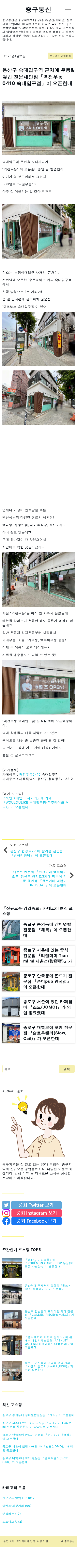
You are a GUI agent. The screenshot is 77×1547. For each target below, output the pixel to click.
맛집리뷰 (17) (11, 1513)
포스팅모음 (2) (12, 1521)
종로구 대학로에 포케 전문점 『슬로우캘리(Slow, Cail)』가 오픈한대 (35, 1460)
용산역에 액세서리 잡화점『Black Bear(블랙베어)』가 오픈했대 (47, 1287)
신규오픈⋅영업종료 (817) (19, 1498)
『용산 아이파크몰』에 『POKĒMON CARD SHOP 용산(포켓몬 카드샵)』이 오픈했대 (49, 1263)
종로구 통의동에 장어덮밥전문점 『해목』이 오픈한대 (38, 1415)
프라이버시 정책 (25, 1541)
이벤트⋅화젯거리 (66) (16, 1505)
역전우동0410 (30, 774)
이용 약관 (42, 1541)
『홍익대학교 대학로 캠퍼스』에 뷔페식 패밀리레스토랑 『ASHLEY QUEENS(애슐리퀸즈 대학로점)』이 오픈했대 (49, 1342)
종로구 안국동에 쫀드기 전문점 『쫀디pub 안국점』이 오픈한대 (37, 1436)
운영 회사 (8, 1541)
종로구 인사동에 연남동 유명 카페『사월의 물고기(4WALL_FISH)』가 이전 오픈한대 (49, 1366)
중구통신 (38, 9)
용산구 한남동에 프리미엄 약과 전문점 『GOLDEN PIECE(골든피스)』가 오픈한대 (49, 1315)
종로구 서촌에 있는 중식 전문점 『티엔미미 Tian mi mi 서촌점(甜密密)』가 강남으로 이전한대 (37, 1425)
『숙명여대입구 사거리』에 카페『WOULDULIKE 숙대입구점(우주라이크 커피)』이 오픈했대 (35, 802)
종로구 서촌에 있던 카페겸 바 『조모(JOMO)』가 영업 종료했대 (37, 1448)
